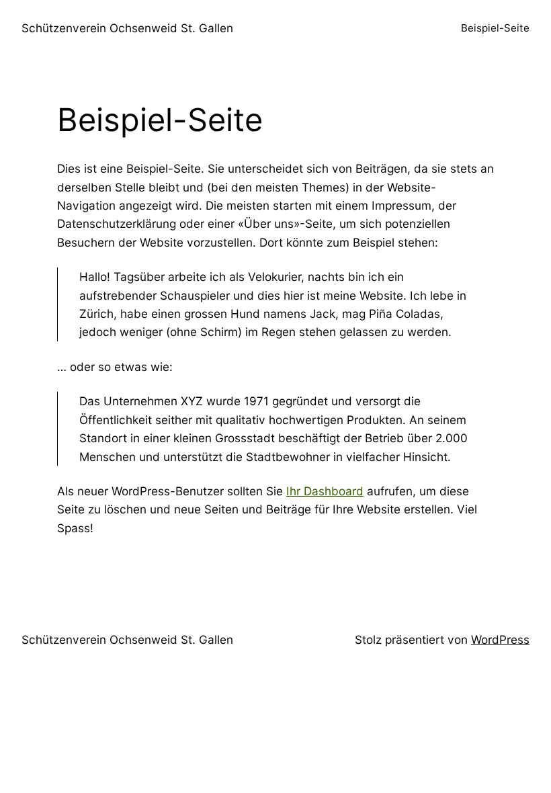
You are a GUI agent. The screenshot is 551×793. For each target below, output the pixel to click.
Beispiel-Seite (495, 28)
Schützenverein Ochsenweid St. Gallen (127, 28)
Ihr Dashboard (325, 491)
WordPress (500, 639)
